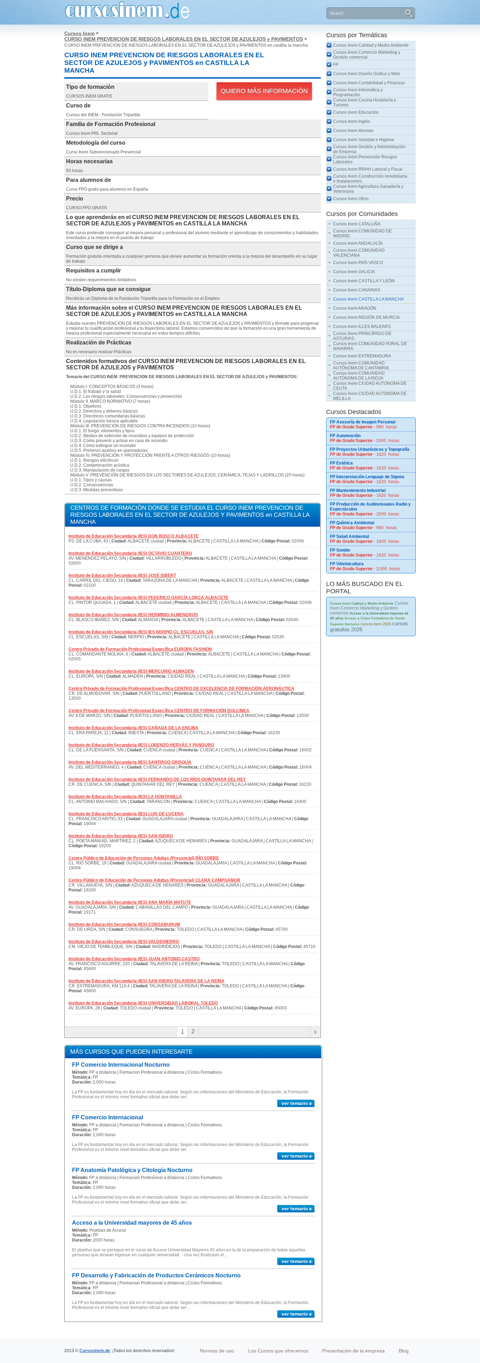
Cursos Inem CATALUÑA (357, 224)
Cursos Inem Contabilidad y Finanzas (369, 82)
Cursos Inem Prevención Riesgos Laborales (365, 159)
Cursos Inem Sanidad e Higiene (363, 139)
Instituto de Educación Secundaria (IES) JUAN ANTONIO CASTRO (134, 958)
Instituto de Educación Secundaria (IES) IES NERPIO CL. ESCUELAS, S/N (141, 632)
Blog (404, 1351)
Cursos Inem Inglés (351, 121)
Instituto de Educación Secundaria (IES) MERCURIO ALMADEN (131, 671)
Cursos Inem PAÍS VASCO (358, 262)
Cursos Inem (79, 33)
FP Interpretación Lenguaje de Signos (367, 476)
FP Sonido (340, 550)
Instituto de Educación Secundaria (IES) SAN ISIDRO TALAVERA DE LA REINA (147, 981)
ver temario (294, 1103)
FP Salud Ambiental (349, 536)
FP (335, 64)
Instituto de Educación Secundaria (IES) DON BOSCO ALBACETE (134, 536)
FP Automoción (345, 435)
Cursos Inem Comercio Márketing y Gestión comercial (366, 55)
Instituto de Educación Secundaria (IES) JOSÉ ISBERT (122, 575)
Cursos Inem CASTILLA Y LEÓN (364, 280)
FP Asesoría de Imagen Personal (362, 422)
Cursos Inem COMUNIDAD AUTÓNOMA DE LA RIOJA (359, 376)
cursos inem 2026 (376, 624)
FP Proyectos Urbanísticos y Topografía (369, 449)
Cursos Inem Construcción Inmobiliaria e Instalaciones (370, 179)
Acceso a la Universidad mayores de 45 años (132, 1223)
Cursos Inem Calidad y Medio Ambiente (371, 45)
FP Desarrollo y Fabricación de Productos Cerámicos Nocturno (156, 1275)
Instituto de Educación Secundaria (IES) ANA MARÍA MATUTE (130, 902)
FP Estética (341, 463)
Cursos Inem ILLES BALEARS (362, 326)
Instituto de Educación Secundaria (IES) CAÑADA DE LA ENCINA (134, 727)
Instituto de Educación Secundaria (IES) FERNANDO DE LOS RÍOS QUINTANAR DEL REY (157, 779)
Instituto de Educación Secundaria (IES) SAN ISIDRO (121, 836)
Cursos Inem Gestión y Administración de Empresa (369, 149)
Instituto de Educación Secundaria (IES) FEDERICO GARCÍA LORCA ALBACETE (148, 597)
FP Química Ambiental (352, 522)
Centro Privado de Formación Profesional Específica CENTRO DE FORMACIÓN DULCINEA (159, 710)
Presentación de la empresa (353, 1351)
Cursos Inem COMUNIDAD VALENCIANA (359, 253)
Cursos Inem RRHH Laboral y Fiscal (367, 169)
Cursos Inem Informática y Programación (358, 92)
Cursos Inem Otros (351, 198)
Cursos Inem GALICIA (354, 271)
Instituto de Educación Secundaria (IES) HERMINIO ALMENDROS (133, 614)
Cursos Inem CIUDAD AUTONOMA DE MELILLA (370, 396)
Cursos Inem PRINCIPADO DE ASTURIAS (362, 336)
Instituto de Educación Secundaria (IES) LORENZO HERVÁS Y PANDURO (141, 745)
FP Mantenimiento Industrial (357, 490)
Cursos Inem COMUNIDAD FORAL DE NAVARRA (370, 346)
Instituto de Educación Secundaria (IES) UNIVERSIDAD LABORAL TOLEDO (143, 1003)
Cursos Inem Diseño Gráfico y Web (366, 73)
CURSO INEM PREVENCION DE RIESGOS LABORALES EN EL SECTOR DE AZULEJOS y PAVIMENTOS (183, 39)
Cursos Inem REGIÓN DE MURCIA (366, 317)
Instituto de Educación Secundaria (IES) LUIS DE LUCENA (126, 813)
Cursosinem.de (94, 1350)
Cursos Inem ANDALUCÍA (358, 243)
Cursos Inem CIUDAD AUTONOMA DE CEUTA (370, 386)
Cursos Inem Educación (356, 112)
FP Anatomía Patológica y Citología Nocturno (132, 1170)
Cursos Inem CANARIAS (356, 290)
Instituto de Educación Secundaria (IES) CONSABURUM (124, 924)
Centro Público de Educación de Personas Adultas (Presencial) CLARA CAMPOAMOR (154, 880)
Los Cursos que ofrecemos (278, 1351)
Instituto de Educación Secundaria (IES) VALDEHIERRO (124, 941)
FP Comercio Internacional (107, 1117)
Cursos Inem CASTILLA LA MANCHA (368, 299)
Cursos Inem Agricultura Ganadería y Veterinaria (368, 189)
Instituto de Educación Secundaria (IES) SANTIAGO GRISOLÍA (130, 762)
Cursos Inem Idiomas (353, 130)
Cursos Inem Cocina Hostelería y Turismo (364, 102)
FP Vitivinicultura (347, 563)
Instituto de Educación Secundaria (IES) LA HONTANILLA (125, 796)
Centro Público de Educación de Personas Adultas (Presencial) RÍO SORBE (144, 858)
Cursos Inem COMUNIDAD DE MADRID (362, 233)
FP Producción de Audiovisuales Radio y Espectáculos (370, 507)
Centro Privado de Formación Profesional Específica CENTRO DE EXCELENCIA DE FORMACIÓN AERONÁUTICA (181, 688)
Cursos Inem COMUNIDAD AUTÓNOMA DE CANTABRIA (361, 365)
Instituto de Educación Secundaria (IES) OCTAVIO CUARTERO (130, 553)
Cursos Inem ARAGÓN (354, 308)
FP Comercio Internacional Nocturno (121, 1065)
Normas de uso (217, 1351)
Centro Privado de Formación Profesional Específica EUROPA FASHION (140, 649)
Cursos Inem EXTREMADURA (362, 356)
